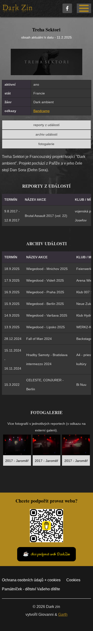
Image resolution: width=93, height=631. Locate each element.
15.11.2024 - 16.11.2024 (12, 359)
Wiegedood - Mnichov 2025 (47, 269)
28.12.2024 (12, 339)
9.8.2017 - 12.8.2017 (12, 215)
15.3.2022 (12, 384)
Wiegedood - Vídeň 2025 (45, 280)
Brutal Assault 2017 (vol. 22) (46, 216)
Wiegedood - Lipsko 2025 (45, 327)
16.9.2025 (12, 292)
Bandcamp (41, 111)
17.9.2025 (12, 280)
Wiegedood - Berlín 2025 (45, 304)
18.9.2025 (12, 269)
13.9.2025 (12, 327)
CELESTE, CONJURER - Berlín (45, 384)
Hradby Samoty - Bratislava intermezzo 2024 (46, 359)
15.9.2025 (12, 304)
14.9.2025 (12, 315)
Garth (62, 614)
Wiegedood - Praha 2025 (45, 292)
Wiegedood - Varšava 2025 (46, 315)
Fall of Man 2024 (39, 339)
